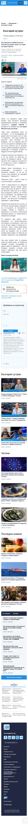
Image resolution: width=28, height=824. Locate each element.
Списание (6, 789)
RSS (5, 794)
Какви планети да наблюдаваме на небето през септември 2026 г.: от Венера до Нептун (19, 691)
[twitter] (13, 737)
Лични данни (7, 801)
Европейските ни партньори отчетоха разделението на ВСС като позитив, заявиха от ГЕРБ (14, 105)
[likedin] (9, 737)
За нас (6, 749)
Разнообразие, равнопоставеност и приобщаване (10, 772)
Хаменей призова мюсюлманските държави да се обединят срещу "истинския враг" (13, 668)
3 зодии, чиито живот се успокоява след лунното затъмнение (11, 657)
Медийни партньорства (11, 781)
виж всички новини (14, 677)
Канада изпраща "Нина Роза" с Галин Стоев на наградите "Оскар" (13, 395)
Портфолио (7, 756)
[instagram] (17, 737)
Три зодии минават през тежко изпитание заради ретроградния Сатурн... (12, 474)
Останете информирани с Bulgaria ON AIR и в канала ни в (14, 280)
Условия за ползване (10, 754)
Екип (5, 759)
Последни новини (12, 2)
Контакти (6, 746)
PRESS (6, 779)
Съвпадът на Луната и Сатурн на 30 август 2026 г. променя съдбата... (13, 500)
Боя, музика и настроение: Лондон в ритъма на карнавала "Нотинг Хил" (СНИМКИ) (13, 638)
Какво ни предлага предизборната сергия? (13, 112)
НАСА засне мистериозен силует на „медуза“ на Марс (19, 714)
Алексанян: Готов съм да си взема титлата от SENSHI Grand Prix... (13, 443)
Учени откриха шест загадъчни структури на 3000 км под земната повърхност (18, 699)
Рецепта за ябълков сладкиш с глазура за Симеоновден (13, 618)
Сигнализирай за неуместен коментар (23, 354)
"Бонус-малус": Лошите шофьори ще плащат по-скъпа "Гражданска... (13, 419)
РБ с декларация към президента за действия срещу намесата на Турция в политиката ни (14, 95)
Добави (10, 331)
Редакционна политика (11, 761)
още (4, 38)
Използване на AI (9, 776)
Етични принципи (9, 764)
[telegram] (21, 737)
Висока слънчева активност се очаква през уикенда (19, 707)
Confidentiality (8, 804)
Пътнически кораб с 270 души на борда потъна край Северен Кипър (14, 628)
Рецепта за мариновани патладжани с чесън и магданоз (13, 524)
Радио (6, 786)
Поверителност (8, 751)
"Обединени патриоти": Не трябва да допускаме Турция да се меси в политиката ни (14, 87)
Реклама (6, 784)
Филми (6, 791)
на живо (20, 2)
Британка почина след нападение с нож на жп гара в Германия (13, 647)
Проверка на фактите (10, 769)
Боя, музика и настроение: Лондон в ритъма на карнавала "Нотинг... (13, 603)
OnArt (6, 798)
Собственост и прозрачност (12, 767)
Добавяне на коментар (13, 305)
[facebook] (5, 737)
